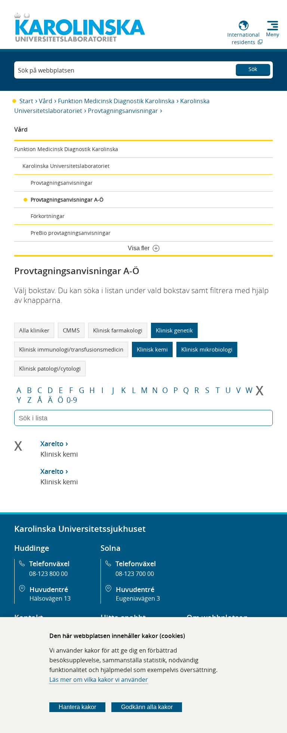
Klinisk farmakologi (117, 330)
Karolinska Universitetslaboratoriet (65, 165)
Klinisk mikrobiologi (206, 349)
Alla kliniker (34, 330)
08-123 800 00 (48, 574)
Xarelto (52, 443)
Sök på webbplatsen (46, 70)
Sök (253, 69)
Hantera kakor (77, 707)
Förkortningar (48, 216)
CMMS (71, 330)
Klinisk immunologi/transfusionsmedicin (71, 349)
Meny (272, 34)
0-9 (72, 400)
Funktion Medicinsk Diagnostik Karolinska (116, 101)
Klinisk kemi (152, 349)
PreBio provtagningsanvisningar (71, 232)
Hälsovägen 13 (50, 598)
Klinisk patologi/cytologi (50, 368)
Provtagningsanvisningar (123, 111)
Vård (45, 101)
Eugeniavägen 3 (138, 598)
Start (26, 101)
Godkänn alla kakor (147, 707)
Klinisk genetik (174, 330)
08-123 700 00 (134, 574)
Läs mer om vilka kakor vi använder (98, 679)
